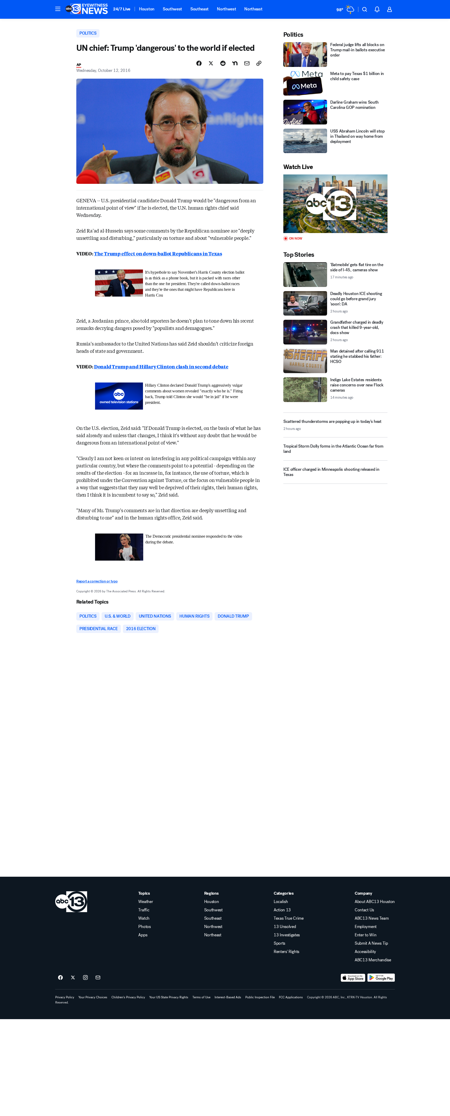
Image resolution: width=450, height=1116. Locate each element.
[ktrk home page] (71, 901)
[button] (57, 9)
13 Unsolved (285, 927)
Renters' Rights (286, 952)
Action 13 (282, 910)
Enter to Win (365, 935)
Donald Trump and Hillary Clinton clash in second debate (161, 366)
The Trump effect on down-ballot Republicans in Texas (158, 253)
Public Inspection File (260, 997)
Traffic (143, 910)
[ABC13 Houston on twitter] (73, 978)
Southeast (199, 9)
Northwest (226, 9)
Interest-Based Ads (228, 997)
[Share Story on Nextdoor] (234, 63)
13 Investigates (287, 935)
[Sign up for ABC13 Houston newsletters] (98, 978)
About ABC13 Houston (375, 902)
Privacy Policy (64, 997)
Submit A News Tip (371, 943)
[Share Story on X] (211, 63)
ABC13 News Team (372, 918)
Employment (366, 927)
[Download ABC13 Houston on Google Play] (381, 978)
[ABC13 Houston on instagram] (85, 978)
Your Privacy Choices (92, 997)
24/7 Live (121, 9)
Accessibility (365, 952)
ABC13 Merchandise (373, 960)
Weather (145, 902)
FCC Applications (291, 997)
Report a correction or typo (96, 581)
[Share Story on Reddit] (222, 63)
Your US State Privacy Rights (168, 997)
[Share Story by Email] (246, 63)
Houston (146, 9)
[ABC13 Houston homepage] (86, 9)
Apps (142, 935)
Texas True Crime (289, 918)
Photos (144, 927)
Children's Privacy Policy (128, 997)
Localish (281, 902)
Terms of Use (201, 997)
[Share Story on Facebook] (199, 63)
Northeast (253, 9)
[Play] (335, 203)
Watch (143, 918)
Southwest (172, 9)
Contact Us (364, 910)
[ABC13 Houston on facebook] (60, 978)
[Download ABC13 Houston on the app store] (353, 978)
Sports (279, 943)
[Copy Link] (258, 63)
